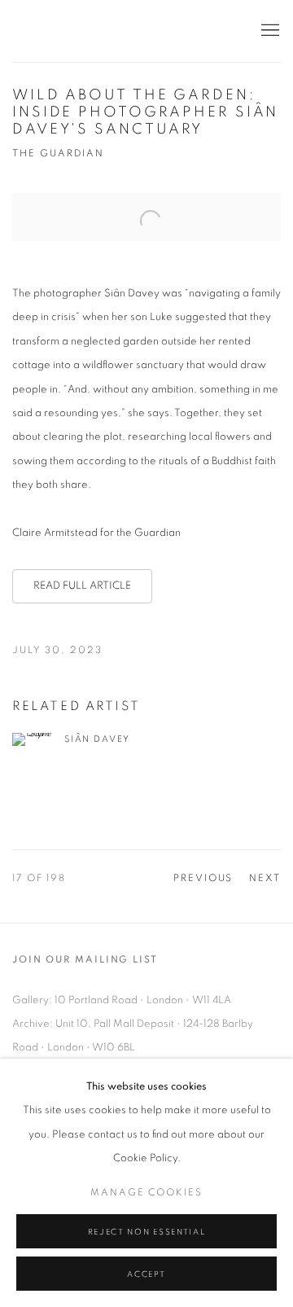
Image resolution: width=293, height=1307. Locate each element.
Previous (203, 878)
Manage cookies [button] (146, 1192)
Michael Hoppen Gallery (126, 30)
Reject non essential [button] (146, 1232)
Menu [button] (268, 31)
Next (265, 878)
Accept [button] (146, 1274)
